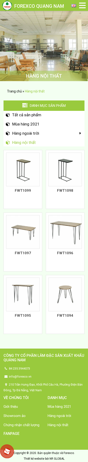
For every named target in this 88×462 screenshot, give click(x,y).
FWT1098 (65, 190)
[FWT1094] (65, 294)
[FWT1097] (22, 231)
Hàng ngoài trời (25, 133)
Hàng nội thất (24, 142)
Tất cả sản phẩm (26, 114)
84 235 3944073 (19, 368)
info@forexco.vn (19, 376)
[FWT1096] (65, 231)
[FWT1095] (22, 294)
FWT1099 (23, 190)
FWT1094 (65, 315)
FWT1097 (23, 253)
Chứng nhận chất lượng (21, 425)
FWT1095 (23, 315)
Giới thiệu (11, 406)
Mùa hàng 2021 (26, 124)
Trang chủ (14, 91)
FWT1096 (65, 253)
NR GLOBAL (57, 458)
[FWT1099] (22, 169)
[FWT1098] (65, 169)
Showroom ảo (15, 416)
